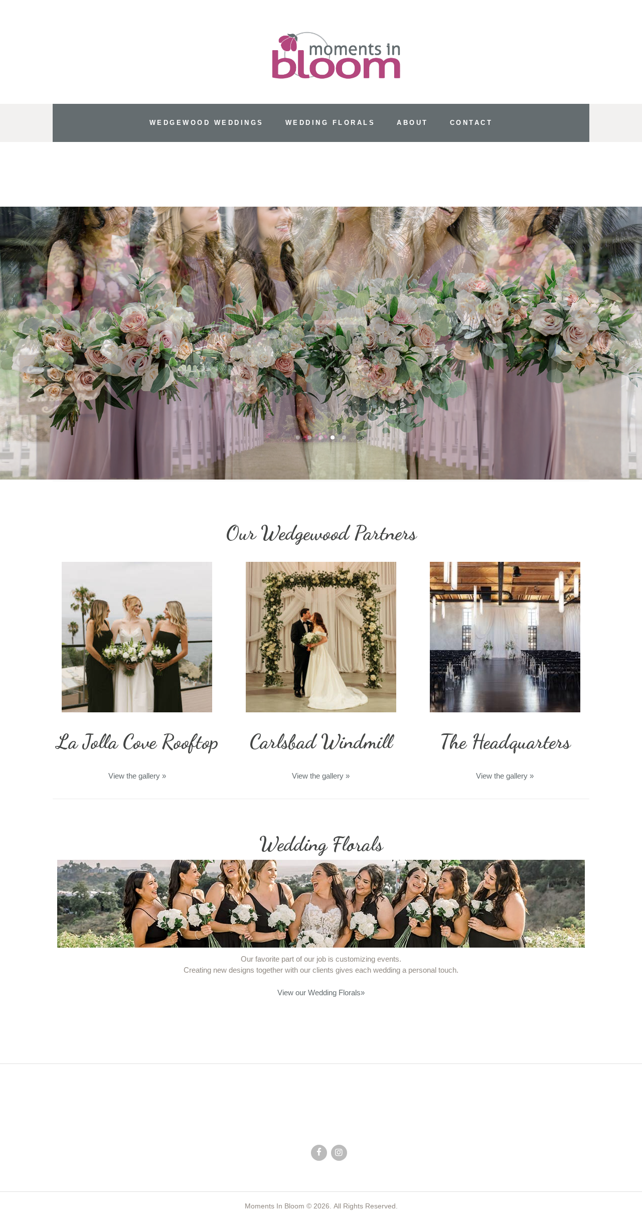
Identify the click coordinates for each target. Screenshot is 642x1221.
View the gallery (137, 776)
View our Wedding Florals (321, 992)
